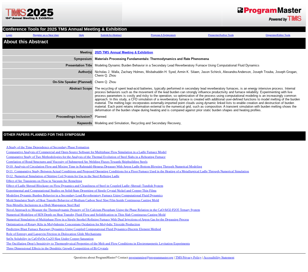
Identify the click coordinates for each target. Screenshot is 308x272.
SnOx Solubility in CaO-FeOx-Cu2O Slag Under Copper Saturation (50, 238)
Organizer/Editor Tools (278, 35)
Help (81, 35)
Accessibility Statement (219, 257)
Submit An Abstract (111, 35)
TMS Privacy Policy (188, 257)
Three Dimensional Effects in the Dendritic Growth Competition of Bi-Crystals (57, 248)
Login (9, 35)
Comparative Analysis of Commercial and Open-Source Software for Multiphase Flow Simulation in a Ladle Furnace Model (86, 152)
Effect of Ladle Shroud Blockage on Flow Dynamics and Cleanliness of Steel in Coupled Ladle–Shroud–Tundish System (84, 186)
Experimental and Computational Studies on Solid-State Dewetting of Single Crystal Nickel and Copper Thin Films (81, 190)
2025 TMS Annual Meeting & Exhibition (124, 52)
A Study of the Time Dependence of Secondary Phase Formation (47, 147)
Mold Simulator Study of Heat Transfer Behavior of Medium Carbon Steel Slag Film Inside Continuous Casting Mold (82, 200)
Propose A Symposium (163, 35)
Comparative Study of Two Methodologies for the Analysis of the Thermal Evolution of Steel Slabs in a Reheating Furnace (86, 157)
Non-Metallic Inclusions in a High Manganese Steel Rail (43, 205)
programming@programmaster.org (151, 257)
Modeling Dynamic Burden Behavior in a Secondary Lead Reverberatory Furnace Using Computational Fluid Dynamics (84, 195)
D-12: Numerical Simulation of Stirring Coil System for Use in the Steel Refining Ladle (62, 176)
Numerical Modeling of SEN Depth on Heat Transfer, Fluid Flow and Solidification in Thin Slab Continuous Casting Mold (86, 214)
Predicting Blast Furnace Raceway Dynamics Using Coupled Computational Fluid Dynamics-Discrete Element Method (83, 229)
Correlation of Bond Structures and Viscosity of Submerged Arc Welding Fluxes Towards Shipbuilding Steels (77, 161)
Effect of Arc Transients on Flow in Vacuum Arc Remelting (44, 181)
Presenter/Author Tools (221, 35)
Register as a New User (46, 35)
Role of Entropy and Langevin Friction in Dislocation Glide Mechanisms (53, 234)
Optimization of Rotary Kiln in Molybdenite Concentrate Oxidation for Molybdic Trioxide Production (73, 224)
